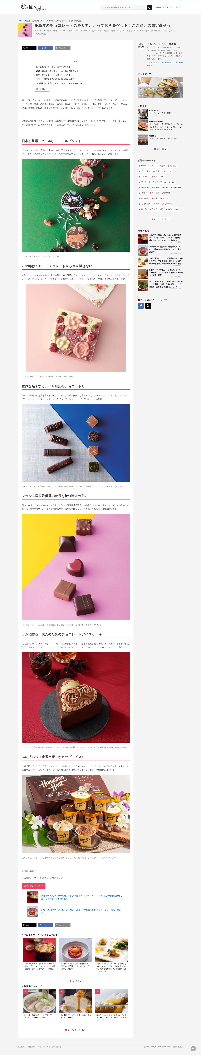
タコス (165, 198)
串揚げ (144, 193)
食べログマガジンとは (164, 7)
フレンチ (177, 187)
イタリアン (146, 171)
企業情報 (21, 1047)
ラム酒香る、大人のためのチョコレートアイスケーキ (59, 83)
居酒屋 (173, 166)
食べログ (179, 7)
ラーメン (145, 166)
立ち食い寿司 (157, 209)
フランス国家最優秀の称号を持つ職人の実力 (55, 79)
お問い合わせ (56, 1047)
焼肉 (166, 187)
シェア (44, 48)
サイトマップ (43, 1047)
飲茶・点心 (173, 209)
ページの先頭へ (193, 1048)
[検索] (149, 7)
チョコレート (159, 176)
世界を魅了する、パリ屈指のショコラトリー (55, 75)
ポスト (27, 48)
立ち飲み (155, 193)
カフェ (158, 171)
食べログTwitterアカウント (148, 306)
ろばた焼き (146, 204)
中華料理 (145, 187)
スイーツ (145, 176)
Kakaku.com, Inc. (151, 1047)
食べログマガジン (33, 7)
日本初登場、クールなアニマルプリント (53, 67)
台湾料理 (145, 198)
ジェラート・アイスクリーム (153, 182)
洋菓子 (156, 187)
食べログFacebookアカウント (141, 306)
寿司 (157, 204)
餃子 (155, 198)
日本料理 (168, 204)
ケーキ (169, 171)
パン (173, 182)
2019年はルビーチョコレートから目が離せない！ (57, 71)
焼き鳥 (144, 209)
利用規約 (31, 1047)
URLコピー (62, 48)
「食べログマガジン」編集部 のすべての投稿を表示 (165, 63)
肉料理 (167, 193)
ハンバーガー (159, 166)
